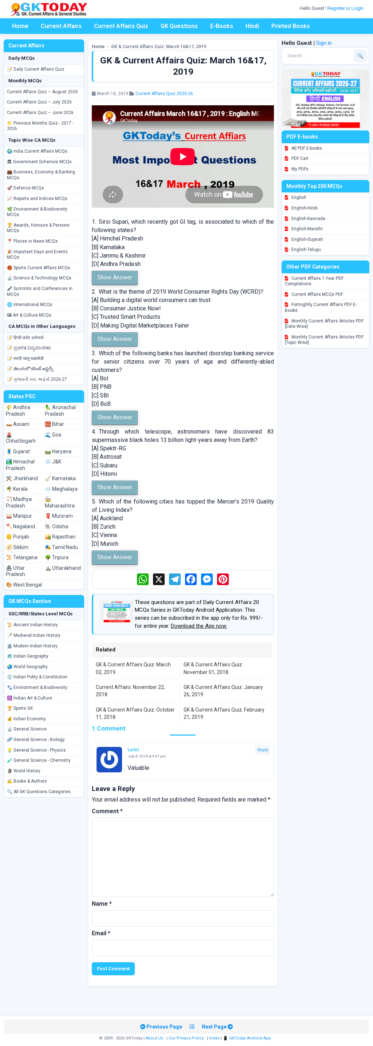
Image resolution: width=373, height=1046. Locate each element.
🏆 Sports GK (20, 708)
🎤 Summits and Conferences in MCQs (39, 291)
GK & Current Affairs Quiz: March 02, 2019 (133, 668)
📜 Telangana (22, 557)
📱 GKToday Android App (247, 1038)
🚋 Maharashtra (60, 502)
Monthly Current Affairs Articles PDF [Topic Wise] (324, 339)
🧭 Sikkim (17, 547)
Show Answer (114, 277)
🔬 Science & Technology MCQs (39, 278)
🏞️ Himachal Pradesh (20, 465)
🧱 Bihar (54, 424)
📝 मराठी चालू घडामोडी (25, 358)
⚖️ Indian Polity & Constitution (37, 676)
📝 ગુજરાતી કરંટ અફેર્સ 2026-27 (37, 379)
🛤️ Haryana (58, 451)
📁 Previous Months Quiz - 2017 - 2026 (40, 126)
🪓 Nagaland (20, 526)
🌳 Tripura (56, 557)
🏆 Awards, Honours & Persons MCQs (38, 228)
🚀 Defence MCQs (25, 188)
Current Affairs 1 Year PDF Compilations (314, 281)
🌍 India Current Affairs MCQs (37, 151)
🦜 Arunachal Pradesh (60, 410)
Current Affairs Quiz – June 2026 (40, 112)
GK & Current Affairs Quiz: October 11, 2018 (135, 713)
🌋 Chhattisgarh (21, 438)
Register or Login (346, 8)
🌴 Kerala (17, 489)
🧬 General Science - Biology (36, 739)
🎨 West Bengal (24, 585)
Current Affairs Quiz (121, 26)
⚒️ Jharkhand (22, 478)
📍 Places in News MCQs (32, 241)
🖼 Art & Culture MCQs (29, 315)
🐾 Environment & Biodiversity (37, 687)
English (298, 197)
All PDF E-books (306, 148)
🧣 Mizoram (59, 516)
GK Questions (179, 26)
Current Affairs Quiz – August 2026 (42, 91)
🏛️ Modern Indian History (32, 646)
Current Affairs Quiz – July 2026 (39, 102)
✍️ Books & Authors (27, 781)
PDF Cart (299, 158)
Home (20, 26)
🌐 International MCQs (29, 304)
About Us (154, 1038)
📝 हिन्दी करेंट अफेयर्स (25, 337)
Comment (107, 811)
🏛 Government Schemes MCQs (39, 161)
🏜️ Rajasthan (60, 537)
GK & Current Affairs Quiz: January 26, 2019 (223, 690)
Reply (263, 750)
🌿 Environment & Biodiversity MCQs (37, 212)
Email (101, 933)
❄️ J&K (53, 462)
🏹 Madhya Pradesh (19, 502)
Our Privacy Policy (186, 1038)
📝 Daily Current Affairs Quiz (35, 69)
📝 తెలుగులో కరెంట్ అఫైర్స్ (30, 368)
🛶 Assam (18, 424)
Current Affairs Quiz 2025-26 (164, 93)
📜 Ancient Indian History (32, 624)
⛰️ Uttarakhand (63, 568)
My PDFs (299, 169)
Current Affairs (61, 26)
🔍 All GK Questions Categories (39, 791)
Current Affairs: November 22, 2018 (130, 690)
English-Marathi (306, 228)
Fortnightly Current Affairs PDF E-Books (321, 307)
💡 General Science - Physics (36, 750)
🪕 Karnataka (60, 478)
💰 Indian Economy (26, 718)
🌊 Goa (53, 435)
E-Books (221, 26)
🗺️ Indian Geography (27, 656)
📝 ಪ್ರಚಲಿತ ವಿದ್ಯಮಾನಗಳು (29, 347)
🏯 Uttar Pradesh (15, 571)
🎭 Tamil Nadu (61, 547)
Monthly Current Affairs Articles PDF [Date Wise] (324, 323)
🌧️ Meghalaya (61, 489)
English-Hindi (304, 208)
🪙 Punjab (17, 537)
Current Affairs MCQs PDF (316, 294)
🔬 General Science (27, 729)
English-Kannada (307, 218)
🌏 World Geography (27, 666)
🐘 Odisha (56, 526)
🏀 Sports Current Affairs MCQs (38, 267)
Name (102, 903)
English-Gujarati (306, 239)
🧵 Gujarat (18, 451)
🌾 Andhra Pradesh (18, 410)
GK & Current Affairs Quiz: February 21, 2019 (224, 713)
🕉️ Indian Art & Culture (29, 698)
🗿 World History (23, 770)
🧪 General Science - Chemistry (39, 760)
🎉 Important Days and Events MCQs (37, 254)
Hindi (252, 26)
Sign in (324, 43)
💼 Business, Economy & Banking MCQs (41, 174)
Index (214, 1038)
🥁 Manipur (19, 516)
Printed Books (290, 26)
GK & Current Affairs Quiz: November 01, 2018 (213, 668)
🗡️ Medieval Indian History (33, 635)
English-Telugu (305, 249)
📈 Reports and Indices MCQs (37, 198)
